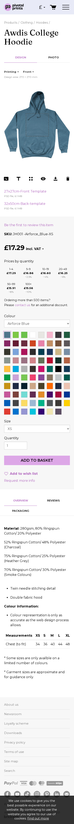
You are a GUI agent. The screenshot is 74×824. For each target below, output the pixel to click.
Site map (11, 761)
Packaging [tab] (20, 510)
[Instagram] (37, 794)
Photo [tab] (53, 57)
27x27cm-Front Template (25, 191)
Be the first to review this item (28, 225)
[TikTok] (27, 794)
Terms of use (14, 752)
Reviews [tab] (53, 500)
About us (11, 704)
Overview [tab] (20, 500)
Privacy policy (14, 742)
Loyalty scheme (16, 723)
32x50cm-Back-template (24, 204)
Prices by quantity (19, 261)
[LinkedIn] (57, 794)
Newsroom (13, 714)
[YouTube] (17, 794)
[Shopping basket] (53, 7)
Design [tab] (20, 57)
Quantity (11, 438)
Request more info (19, 481)
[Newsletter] (67, 794)
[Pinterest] (47, 794)
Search (9, 771)
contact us (22, 305)
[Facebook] (7, 794)
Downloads (13, 733)
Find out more (38, 818)
